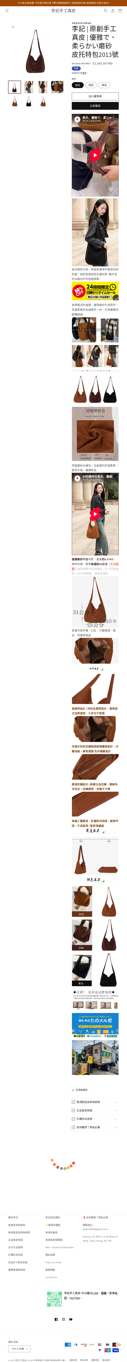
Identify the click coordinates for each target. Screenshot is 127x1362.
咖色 (77, 85)
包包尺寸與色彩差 (18, 1262)
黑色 (104, 85)
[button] (7, 10)
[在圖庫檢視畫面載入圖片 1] (14, 87)
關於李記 (13, 1217)
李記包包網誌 (52, 1217)
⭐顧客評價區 (53, 1225)
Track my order (53, 1262)
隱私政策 (50, 1254)
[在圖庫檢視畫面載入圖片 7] (43, 101)
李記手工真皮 (21, 1360)
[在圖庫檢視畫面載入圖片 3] (43, 87)
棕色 (91, 85)
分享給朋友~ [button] (82, 1089)
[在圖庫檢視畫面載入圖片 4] (57, 87)
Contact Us (51, 1277)
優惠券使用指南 (16, 1269)
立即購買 (95, 105)
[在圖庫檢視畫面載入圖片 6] (28, 101)
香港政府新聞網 (53, 1239)
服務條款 (50, 1269)
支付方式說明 (15, 1247)
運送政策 (106, 1360)
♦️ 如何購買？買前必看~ (96, 1217)
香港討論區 (51, 1232)
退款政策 (73, 1360)
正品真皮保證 (15, 1239)
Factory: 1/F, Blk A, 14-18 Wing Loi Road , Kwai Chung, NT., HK (100, 1238)
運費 (84, 73)
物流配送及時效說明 (19, 1232)
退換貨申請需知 (16, 1225)
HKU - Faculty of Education (59, 1247)
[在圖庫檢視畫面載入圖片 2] (28, 87)
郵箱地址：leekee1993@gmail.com (95, 1227)
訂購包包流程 (15, 1254)
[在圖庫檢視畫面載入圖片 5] (14, 101)
